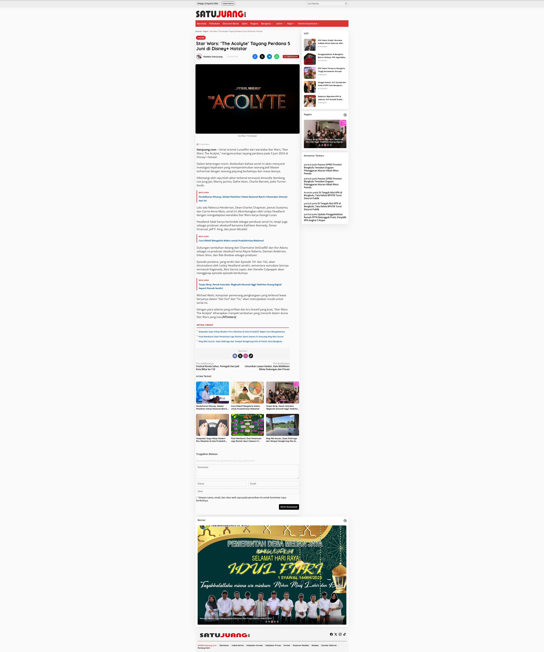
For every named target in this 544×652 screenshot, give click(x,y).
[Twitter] (240, 356)
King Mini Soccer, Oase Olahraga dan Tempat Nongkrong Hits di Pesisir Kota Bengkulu (240, 341)
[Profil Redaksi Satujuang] (199, 56)
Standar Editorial (329, 645)
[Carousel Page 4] (328, 145)
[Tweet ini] (262, 56)
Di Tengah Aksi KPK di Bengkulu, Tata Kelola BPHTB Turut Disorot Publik (323, 195)
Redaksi (315, 645)
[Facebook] (235, 356)
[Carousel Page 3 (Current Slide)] (325, 145)
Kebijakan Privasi (273, 645)
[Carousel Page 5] (331, 145)
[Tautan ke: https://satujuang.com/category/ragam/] (345, 115)
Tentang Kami (204, 648)
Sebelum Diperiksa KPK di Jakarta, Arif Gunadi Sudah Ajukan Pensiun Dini (330, 98)
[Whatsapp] (276, 56)
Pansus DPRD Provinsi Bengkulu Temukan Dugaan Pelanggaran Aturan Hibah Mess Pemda (323, 169)
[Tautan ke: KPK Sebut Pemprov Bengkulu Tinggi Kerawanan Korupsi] (310, 72)
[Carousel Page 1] (319, 145)
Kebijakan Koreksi (254, 645)
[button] (346, 3)
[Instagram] (245, 356)
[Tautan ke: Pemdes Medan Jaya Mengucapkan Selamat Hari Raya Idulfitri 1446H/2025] (272, 575)
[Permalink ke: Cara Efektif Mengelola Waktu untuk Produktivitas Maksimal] (247, 393)
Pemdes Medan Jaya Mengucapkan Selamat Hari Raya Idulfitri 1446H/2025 (236, 618)
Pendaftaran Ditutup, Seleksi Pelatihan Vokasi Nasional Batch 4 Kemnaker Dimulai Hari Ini (212, 407)
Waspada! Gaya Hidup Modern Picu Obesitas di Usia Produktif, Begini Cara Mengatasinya (242, 331)
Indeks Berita (238, 645)
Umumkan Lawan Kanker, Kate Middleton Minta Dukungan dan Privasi (267, 366)
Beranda (199, 31)
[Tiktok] (251, 356)
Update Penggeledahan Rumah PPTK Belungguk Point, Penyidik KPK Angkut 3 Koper (325, 217)
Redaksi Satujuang (213, 56)
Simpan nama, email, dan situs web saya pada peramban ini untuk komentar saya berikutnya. (241, 499)
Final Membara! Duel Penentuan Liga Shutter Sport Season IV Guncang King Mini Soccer (241, 336)
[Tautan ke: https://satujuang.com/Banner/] (345, 520)
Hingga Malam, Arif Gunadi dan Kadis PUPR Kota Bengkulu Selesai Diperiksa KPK (332, 84)
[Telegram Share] (269, 56)
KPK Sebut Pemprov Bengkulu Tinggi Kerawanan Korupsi (331, 69)
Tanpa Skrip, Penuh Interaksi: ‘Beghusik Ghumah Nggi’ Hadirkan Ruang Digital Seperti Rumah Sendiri (282, 407)
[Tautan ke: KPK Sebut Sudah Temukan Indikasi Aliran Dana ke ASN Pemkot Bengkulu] (310, 44)
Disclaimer (224, 645)
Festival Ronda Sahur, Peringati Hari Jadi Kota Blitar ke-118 (217, 366)
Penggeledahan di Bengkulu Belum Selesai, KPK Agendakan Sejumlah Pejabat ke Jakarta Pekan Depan (332, 56)
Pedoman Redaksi (301, 645)
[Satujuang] (221, 13)
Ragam (205, 31)
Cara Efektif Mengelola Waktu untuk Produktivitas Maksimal (231, 240)
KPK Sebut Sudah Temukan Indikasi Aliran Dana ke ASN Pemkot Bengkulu (330, 42)
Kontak (287, 645)
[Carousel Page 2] (322, 145)
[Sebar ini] (255, 56)
